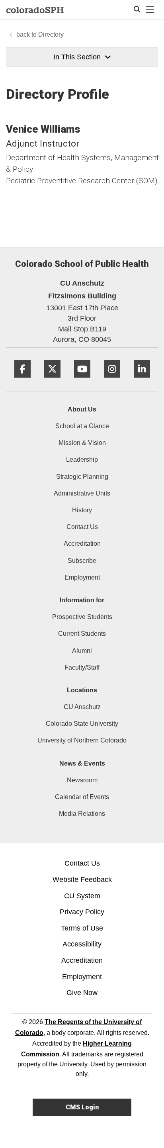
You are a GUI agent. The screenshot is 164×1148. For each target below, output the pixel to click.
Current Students (82, 633)
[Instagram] (112, 380)
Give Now (82, 993)
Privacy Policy (82, 912)
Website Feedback (82, 880)
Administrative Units (82, 493)
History (82, 510)
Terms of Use (82, 928)
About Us (82, 409)
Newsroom (82, 780)
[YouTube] (82, 380)
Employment (82, 577)
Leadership (82, 459)
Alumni (82, 650)
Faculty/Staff (82, 667)
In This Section (77, 57)
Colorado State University (82, 723)
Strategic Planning (82, 476)
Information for (82, 600)
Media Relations (82, 813)
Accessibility (82, 944)
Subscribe (82, 560)
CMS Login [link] (82, 1107)
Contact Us (82, 526)
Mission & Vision (82, 442)
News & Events (82, 763)
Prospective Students (82, 616)
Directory (51, 34)
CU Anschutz (82, 706)
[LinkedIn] (142, 380)
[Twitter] (52, 380)
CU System (82, 896)
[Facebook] (22, 380)
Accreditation (82, 543)
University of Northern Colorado (82, 740)
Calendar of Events (82, 796)
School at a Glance (82, 426)
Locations (82, 690)
